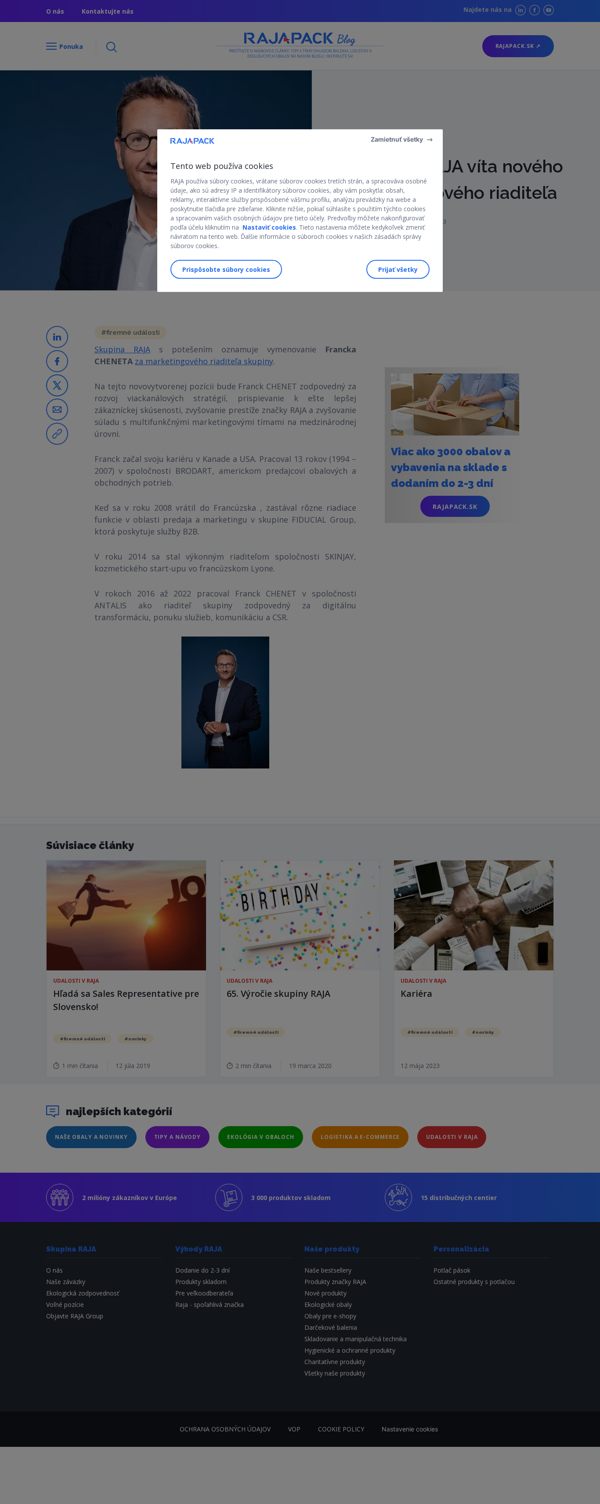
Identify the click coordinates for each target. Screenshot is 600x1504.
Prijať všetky (398, 269)
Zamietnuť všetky (397, 139)
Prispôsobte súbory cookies (226, 269)
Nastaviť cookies (269, 227)
